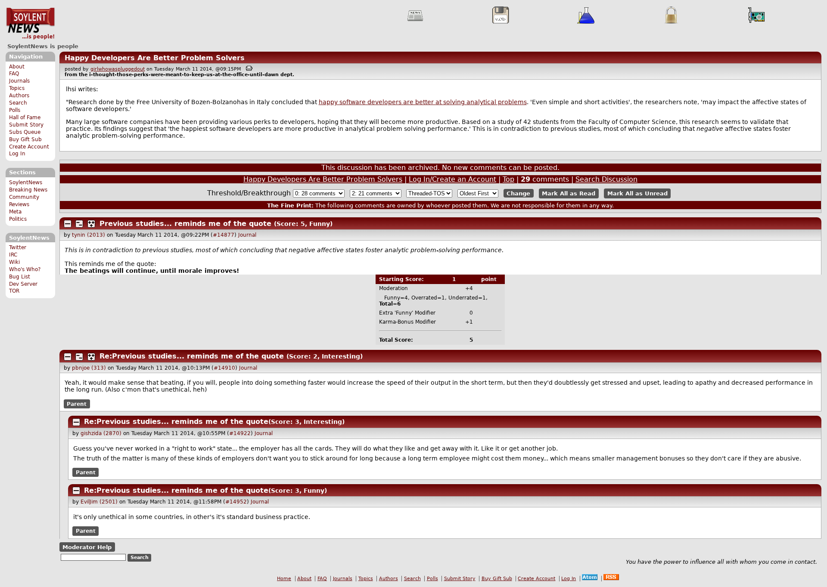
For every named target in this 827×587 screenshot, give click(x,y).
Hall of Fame (24, 117)
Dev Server (23, 284)
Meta (15, 212)
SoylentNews (30, 23)
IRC (13, 255)
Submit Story (26, 125)
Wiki (14, 262)
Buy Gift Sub (25, 139)
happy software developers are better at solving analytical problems (423, 102)
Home (284, 578)
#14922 (240, 433)
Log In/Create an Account (452, 179)
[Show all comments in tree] (91, 224)
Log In (17, 154)
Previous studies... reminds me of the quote (185, 223)
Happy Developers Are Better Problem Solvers (155, 58)
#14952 (236, 502)
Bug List (19, 277)
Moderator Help (87, 547)
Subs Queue (24, 132)
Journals (19, 81)
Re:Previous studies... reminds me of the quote (191, 356)
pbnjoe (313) (89, 368)
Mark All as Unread (637, 193)
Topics (17, 88)
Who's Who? (24, 269)
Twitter (17, 247)
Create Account (29, 147)
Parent (77, 404)
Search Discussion (606, 179)
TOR (14, 291)
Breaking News (28, 190)
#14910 (224, 368)
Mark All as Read (568, 193)
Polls (14, 110)
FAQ (14, 74)
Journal (247, 235)
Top (508, 179)
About (17, 67)
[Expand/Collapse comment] (68, 224)
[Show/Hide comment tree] (79, 224)
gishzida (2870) (101, 433)
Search (18, 103)
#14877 (223, 235)
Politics (18, 219)
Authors (19, 96)
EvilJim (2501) (99, 502)
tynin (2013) (88, 235)
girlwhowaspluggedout (117, 69)
